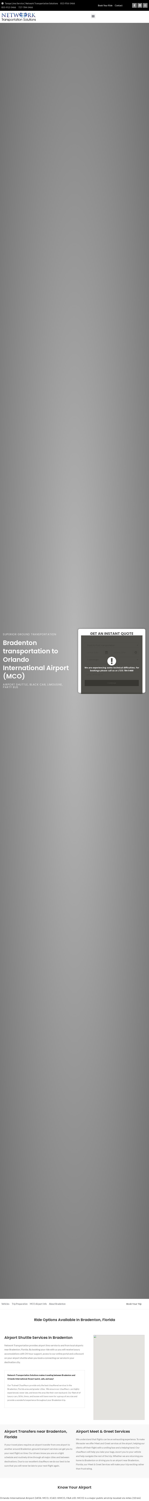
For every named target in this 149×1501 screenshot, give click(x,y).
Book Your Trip (134, 1303)
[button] (93, 16)
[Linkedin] (140, 5)
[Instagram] (145, 5)
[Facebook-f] (134, 5)
